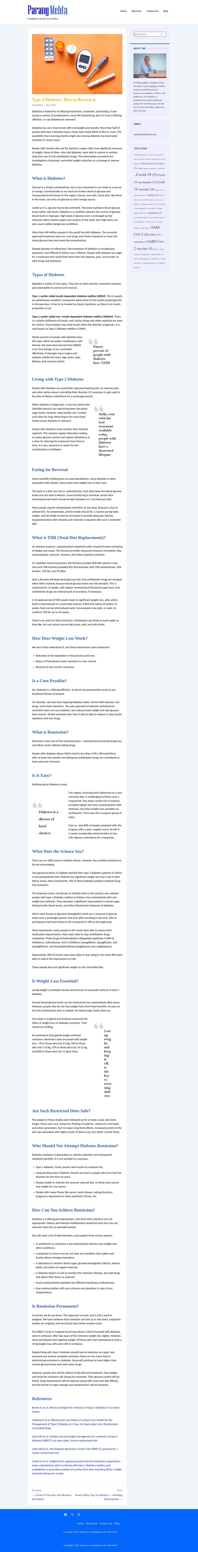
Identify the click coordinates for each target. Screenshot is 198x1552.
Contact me (152, 11)
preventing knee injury (158, 217)
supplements (146, 254)
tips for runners (157, 254)
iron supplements (142, 208)
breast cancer (149, 163)
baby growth (159, 155)
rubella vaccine (152, 222)
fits (142, 200)
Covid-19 (146, 174)
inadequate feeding (147, 204)
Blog (166, 11)
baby (151, 155)
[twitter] (72, 1514)
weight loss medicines (150, 263)
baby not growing (140, 159)
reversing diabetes (140, 222)
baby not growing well (154, 159)
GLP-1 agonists (150, 200)
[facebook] (65, 1514)
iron (157, 204)
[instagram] (78, 1514)
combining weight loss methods (147, 168)
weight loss (156, 259)
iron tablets (153, 208)
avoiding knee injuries (141, 155)
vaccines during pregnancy (142, 259)
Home (123, 11)
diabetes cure (160, 190)
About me (136, 11)
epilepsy (153, 194)
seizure (156, 249)
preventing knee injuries (142, 217)
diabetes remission (140, 195)
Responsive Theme (126, 1532)
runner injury (146, 228)
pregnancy (155, 212)
